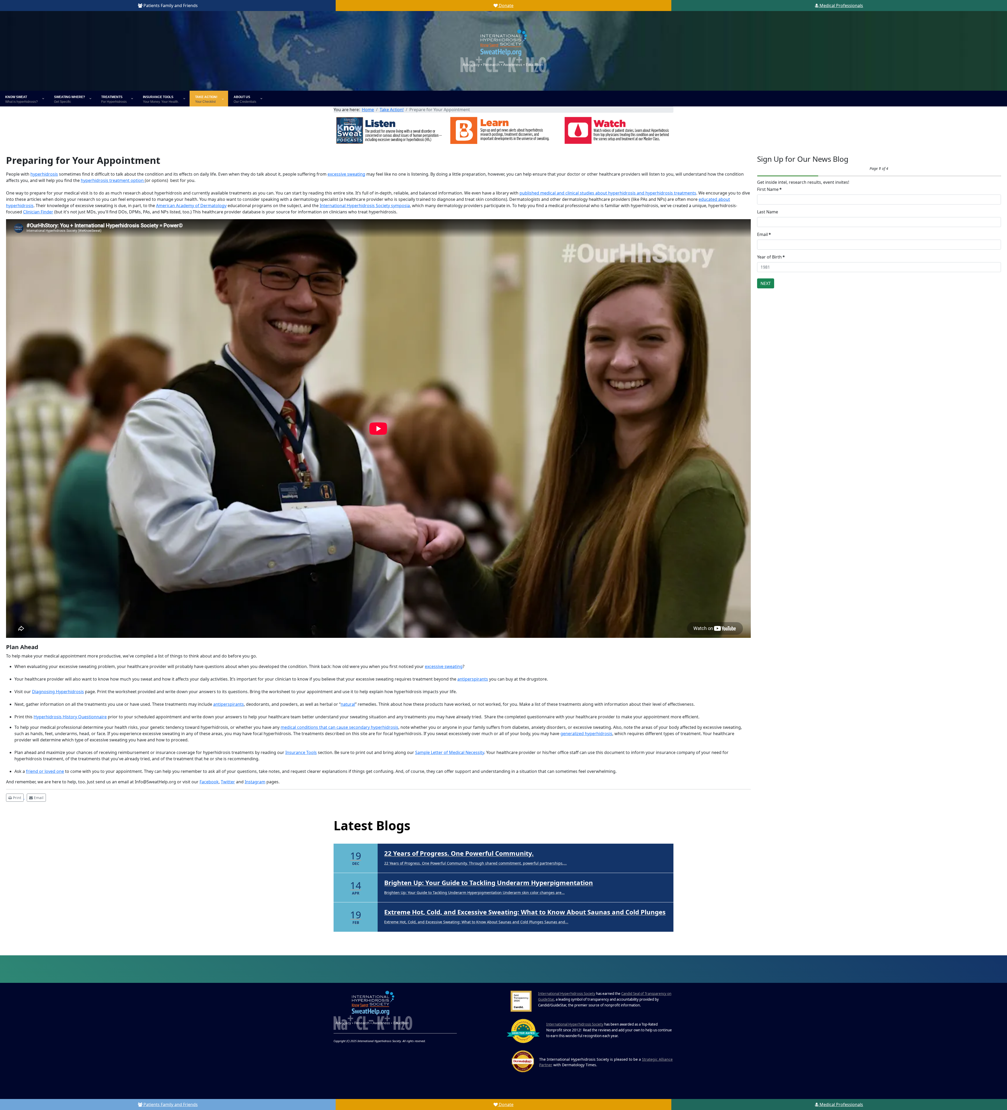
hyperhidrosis (44, 174)
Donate (505, 5)
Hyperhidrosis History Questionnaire (70, 717)
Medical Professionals (840, 5)
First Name (769, 189)
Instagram (255, 782)
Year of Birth (771, 257)
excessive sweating (346, 174)
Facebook (209, 782)
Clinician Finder (38, 212)
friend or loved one (45, 771)
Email (764, 234)
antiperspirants (472, 679)
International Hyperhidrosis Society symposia (365, 205)
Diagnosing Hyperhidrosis (58, 691)
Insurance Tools (301, 752)
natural (348, 704)
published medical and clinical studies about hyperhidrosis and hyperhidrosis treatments (607, 193)
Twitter (228, 782)
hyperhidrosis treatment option (113, 180)
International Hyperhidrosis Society (566, 977)
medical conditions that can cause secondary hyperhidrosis (339, 727)
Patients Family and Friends (170, 5)
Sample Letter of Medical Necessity (449, 752)
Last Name (767, 212)
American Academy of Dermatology (191, 205)
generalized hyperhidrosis (586, 733)
